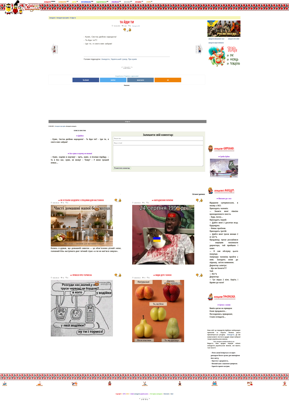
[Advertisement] (147, 9)
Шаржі (75, 2)
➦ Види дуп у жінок (162, 275)
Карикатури (63, 2)
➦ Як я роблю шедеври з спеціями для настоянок (81, 200)
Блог (172, 394)
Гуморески (116, 2)
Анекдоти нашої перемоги (216, 43)
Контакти (166, 394)
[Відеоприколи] (214, 383)
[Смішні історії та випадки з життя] (109, 383)
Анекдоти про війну (233, 39)
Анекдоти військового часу (216, 39)
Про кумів (132, 59)
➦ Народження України (162, 200)
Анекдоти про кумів (63, 18)
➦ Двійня (79, 136)
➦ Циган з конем (223, 305)
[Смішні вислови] (284, 383)
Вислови (128, 2)
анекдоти (137, 394)
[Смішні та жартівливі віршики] (249, 383)
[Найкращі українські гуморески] (74, 383)
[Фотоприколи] (39, 383)
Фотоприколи (87, 2)
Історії (149, 2)
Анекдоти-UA (136, 26)
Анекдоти (49, 2)
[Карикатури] (144, 383)
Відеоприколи (102, 2)
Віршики (139, 2)
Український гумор (119, 59)
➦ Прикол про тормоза (81, 275)
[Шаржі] (179, 383)
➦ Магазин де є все (224, 198)
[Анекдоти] (20, 7)
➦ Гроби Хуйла (224, 156)
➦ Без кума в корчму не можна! (80, 153)
